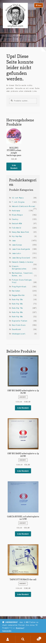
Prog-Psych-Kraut (19, 286)
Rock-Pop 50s (17, 299)
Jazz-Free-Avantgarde (21, 249)
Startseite (6, 37)
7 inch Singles (18, 202)
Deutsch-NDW (17, 223)
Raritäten (16, 291)
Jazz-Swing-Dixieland (21, 258)
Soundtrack (16, 329)
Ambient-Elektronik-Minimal (23, 206)
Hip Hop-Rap (17, 236)
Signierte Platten (19, 321)
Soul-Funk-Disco (18, 325)
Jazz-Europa (17, 245)
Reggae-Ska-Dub (18, 295)
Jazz (14, 240)
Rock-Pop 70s (17, 308)
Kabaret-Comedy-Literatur (22, 262)
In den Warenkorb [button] (13, 166)
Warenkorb (35, 637)
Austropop (16, 210)
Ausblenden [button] (6, 631)
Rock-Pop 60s (17, 304)
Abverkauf (20, 628)
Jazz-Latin (16, 253)
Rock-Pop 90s (17, 316)
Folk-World (16, 228)
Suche (23, 639)
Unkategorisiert (18, 334)
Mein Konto (7, 639)
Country (15, 219)
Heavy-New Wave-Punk (20, 232)
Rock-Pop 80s (17, 312)
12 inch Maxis (18, 198)
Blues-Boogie (17, 215)
